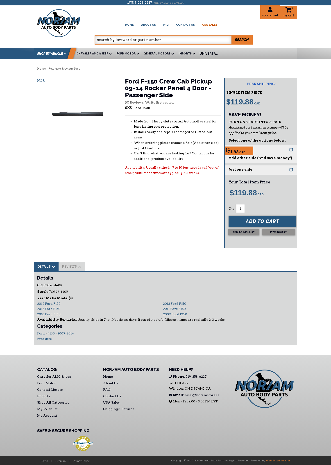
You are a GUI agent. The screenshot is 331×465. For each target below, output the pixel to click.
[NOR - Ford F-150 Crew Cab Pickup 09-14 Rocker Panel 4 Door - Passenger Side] (77, 111)
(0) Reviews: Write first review (150, 102)
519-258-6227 (189, 376)
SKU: (129, 108)
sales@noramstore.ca (196, 395)
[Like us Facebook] (192, 2)
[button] (174, 40)
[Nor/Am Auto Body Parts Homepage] (66, 22)
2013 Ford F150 (174, 303)
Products (44, 339)
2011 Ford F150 (174, 309)
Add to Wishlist (244, 232)
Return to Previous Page (64, 68)
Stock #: (44, 291)
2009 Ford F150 (175, 314)
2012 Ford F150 (48, 309)
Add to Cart (262, 221)
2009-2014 (65, 333)
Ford (41, 333)
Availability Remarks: (57, 319)
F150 (51, 333)
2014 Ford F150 (49, 303)
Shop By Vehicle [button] (50, 53)
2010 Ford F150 (49, 314)
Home (41, 68)
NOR (41, 80)
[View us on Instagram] (200, 2)
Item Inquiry (278, 232)
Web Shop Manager (278, 460)
